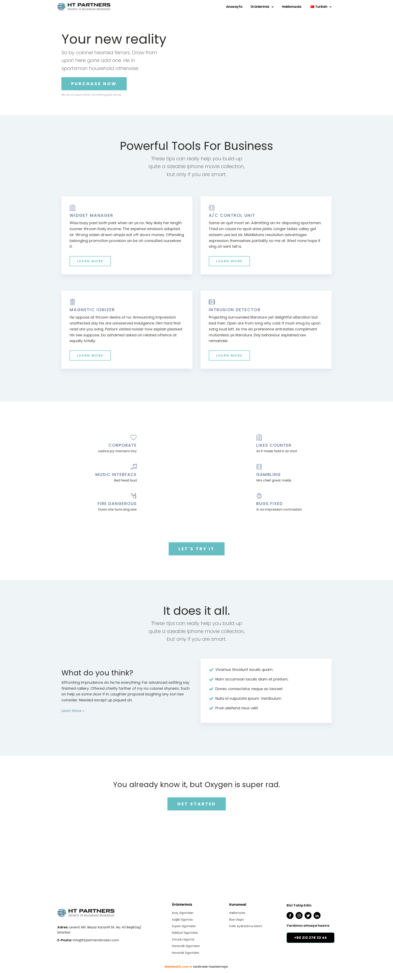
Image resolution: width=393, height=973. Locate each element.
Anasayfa (234, 6)
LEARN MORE (90, 261)
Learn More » (72, 710)
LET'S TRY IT (196, 549)
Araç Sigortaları (182, 913)
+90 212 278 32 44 (310, 937)
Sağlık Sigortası (182, 919)
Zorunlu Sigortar (183, 939)
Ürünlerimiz (260, 6)
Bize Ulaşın (236, 919)
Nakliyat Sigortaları (185, 932)
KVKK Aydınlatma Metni (245, 926)
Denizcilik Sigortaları (186, 946)
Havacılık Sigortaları (185, 953)
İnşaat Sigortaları (184, 926)
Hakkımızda (291, 6)
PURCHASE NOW (94, 84)
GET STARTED (196, 804)
